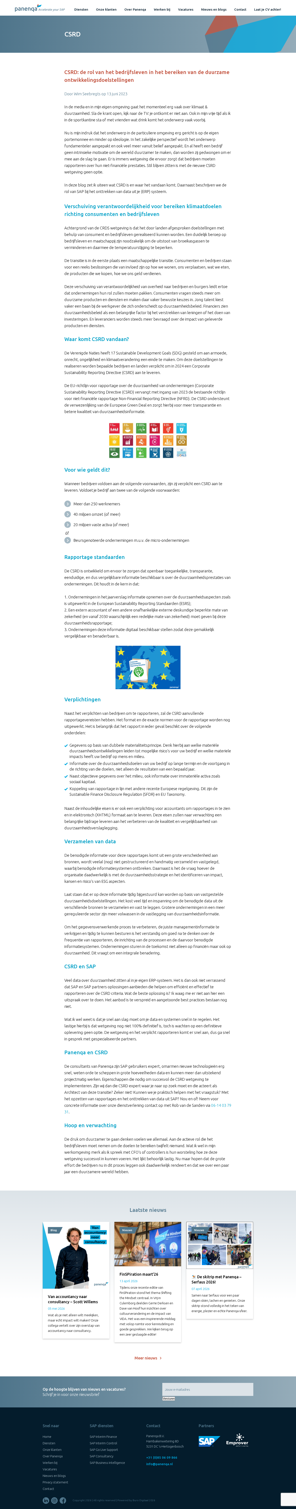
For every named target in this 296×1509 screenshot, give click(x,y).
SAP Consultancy (101, 1456)
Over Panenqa (135, 9)
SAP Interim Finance (103, 1436)
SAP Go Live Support (104, 1449)
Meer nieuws (147, 1358)
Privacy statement (55, 1482)
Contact (240, 9)
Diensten (81, 9)
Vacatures (185, 9)
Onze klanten (106, 9)
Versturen (169, 1398)
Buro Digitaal (140, 1500)
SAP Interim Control (103, 1443)
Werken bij (162, 9)
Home (47, 1436)
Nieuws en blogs (213, 9)
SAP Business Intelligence (107, 1463)
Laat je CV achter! (267, 9)
